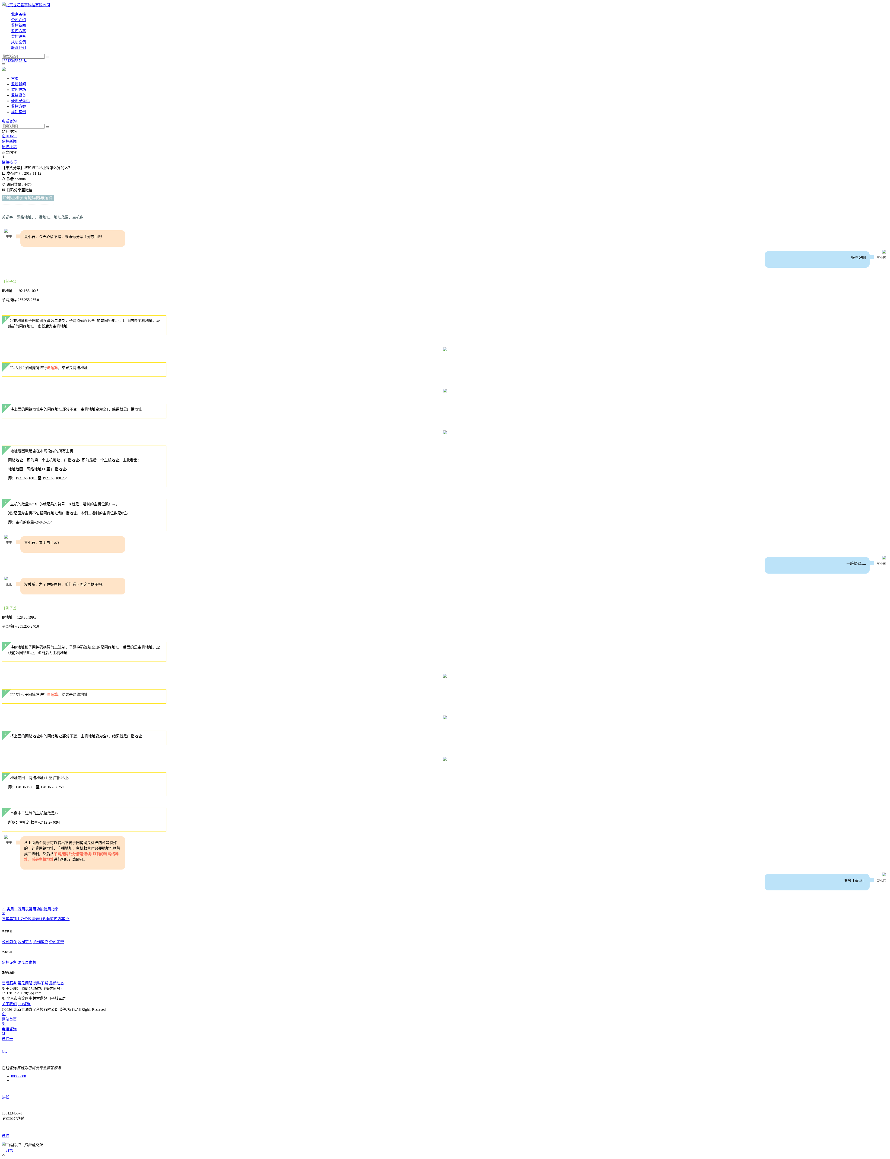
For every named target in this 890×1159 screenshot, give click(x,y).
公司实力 (25, 942)
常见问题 (25, 983)
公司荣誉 (56, 942)
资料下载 (40, 983)
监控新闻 (18, 25)
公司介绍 (18, 20)
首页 (15, 78)
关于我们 (9, 1004)
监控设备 (18, 37)
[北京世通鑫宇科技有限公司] (445, 4)
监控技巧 (18, 90)
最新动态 (56, 983)
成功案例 (18, 42)
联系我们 (18, 48)
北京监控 (18, 14)
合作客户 (40, 942)
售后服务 (9, 983)
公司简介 (9, 942)
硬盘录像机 (20, 101)
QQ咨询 (24, 1004)
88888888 (18, 1076)
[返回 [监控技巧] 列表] (4, 913)
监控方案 (18, 31)
